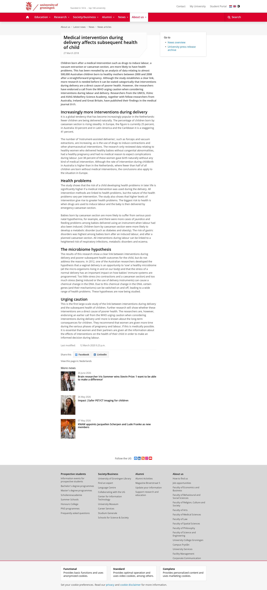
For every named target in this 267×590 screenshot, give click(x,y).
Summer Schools (70, 499)
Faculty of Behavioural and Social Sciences (186, 496)
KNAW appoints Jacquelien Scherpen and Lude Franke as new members (114, 425)
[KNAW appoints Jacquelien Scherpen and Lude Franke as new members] (68, 429)
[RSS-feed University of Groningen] (143, 458)
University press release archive (182, 48)
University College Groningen (188, 540)
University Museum (108, 504)
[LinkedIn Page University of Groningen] (139, 458)
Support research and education (147, 493)
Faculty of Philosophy (184, 528)
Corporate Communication (187, 558)
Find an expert (105, 483)
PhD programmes (70, 508)
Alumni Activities (144, 478)
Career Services (106, 508)
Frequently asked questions (75, 513)
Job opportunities (182, 483)
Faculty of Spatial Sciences (186, 523)
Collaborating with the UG (111, 492)
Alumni (139, 474)
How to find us (180, 478)
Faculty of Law (180, 519)
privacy (110, 584)
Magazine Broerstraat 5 (147, 483)
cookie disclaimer (130, 584)
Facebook (84, 354)
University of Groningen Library (114, 478)
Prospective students (73, 474)
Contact (180, 6)
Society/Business (108, 474)
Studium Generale (107, 513)
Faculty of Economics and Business (186, 489)
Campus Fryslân (181, 544)
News (91, 26)
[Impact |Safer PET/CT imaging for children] (68, 405)
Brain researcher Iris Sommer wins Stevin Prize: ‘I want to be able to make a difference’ (117, 378)
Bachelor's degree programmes (77, 486)
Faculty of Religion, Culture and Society (189, 504)
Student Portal (218, 6)
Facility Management (183, 553)
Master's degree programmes (76, 490)
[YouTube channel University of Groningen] (150, 458)
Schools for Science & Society (113, 517)
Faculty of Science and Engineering (184, 534)
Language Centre (107, 487)
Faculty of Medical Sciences (187, 514)
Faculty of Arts (180, 510)
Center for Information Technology (110, 498)
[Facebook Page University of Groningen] (135, 458)
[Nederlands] (230, 6)
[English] (234, 6)
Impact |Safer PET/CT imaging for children (103, 400)
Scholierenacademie (71, 495)
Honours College (69, 504)
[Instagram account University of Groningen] (146, 458)
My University (198, 6)
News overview (176, 42)
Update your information (148, 487)
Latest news (79, 26)
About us (65, 26)
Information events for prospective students (72, 480)
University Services (182, 549)
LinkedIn (102, 354)
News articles (104, 26)
